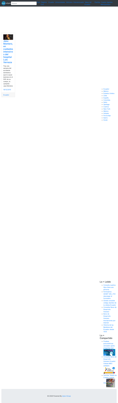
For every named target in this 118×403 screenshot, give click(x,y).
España (106, 98)
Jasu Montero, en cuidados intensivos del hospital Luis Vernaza (8, 52)
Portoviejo (107, 115)
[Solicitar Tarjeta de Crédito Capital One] (110, 383)
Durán (105, 120)
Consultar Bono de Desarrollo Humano (109, 309)
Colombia (106, 100)
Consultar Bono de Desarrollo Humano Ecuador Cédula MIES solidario (109, 361)
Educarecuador (78, 2)
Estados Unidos (108, 93)
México (106, 91)
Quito (105, 102)
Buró (38, 2)
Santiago (106, 104)
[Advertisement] (55, 19)
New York (106, 109)
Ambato (106, 113)
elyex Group (66, 396)
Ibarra (105, 118)
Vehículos (69, 2)
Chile (105, 96)
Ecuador (51, 2)
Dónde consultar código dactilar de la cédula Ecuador (109, 303)
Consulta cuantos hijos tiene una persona (109, 287)
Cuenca (106, 107)
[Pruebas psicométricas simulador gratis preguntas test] (109, 352)
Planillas (97, 2)
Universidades (60, 2)
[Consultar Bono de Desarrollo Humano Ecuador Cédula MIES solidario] (109, 370)
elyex (7, 3)
